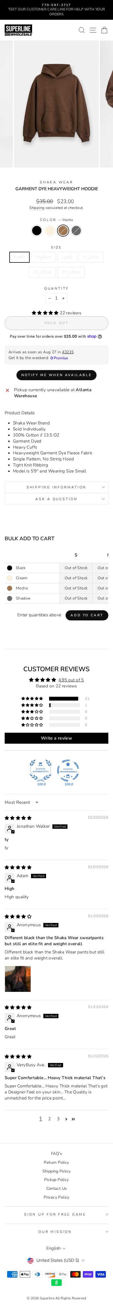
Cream (49, 230)
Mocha (63, 230)
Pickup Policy (56, 1179)
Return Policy (56, 1162)
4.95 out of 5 (71, 680)
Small (19, 257)
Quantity (56, 288)
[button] (46, 313)
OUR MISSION (55, 1231)
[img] (18, 818)
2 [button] (49, 1119)
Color (56, 219)
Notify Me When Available (56, 375)
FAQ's (56, 1153)
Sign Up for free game (55, 1214)
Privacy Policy (56, 1197)
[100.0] (41, 771)
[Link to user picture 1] (18, 979)
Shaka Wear (56, 182)
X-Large (91, 257)
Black (36, 230)
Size (56, 247)
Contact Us (56, 1188)
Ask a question (56, 499)
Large (67, 257)
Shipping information (56, 487)
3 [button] (58, 1119)
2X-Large (42, 272)
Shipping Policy (57, 1171)
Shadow (76, 230)
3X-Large (71, 272)
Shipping (36, 207)
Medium (43, 257)
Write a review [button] (56, 738)
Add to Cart (86, 615)
